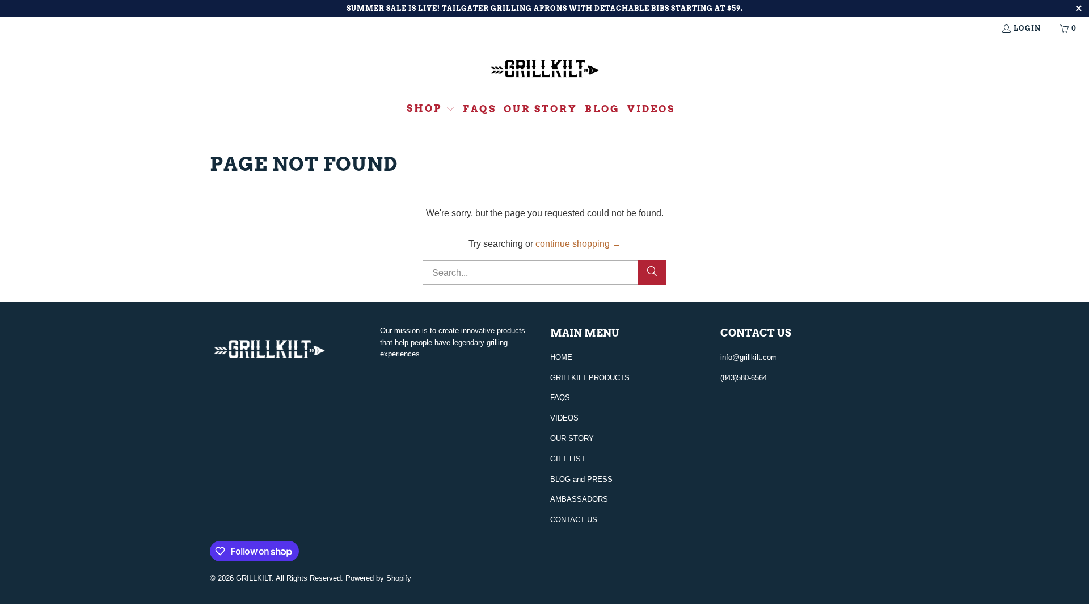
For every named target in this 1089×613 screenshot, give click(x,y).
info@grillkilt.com (748, 357)
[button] (431, 109)
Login (1027, 28)
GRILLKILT (254, 578)
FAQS (560, 397)
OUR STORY (572, 438)
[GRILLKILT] (545, 70)
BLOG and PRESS (581, 479)
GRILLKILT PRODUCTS (590, 377)
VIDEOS (564, 418)
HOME (561, 357)
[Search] (652, 272)
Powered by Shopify (378, 578)
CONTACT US (573, 519)
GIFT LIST (567, 459)
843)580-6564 (745, 377)
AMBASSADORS (579, 499)
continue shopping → (578, 244)
